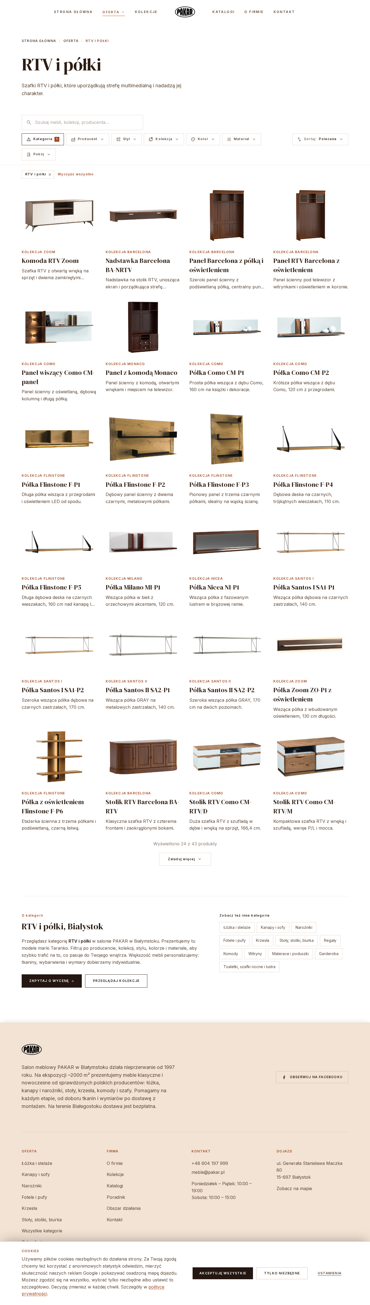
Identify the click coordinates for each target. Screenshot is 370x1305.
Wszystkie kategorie (42, 1230)
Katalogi (223, 12)
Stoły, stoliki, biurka (297, 940)
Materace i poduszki (290, 953)
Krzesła (262, 940)
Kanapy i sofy (273, 927)
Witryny (255, 953)
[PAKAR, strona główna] (185, 12)
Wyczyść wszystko (76, 174)
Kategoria (42, 139)
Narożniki (304, 927)
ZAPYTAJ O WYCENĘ (51, 981)
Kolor (203, 139)
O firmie (254, 12)
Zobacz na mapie (294, 1188)
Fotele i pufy (234, 940)
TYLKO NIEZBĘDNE (282, 1273)
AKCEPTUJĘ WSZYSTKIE (222, 1273)
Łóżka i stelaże (237, 927)
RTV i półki (38, 174)
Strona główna (73, 12)
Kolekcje (146, 12)
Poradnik (116, 1197)
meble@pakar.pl (208, 1172)
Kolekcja (163, 139)
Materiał (242, 139)
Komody (230, 953)
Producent (88, 139)
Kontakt (284, 12)
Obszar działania (124, 1208)
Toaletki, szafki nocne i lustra (249, 966)
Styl (126, 139)
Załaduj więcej (185, 859)
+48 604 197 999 (210, 1163)
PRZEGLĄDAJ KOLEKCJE (116, 981)
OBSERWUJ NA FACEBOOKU (316, 1077)
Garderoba (329, 953)
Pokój (38, 154)
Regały (330, 940)
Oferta (113, 12)
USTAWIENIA (330, 1273)
